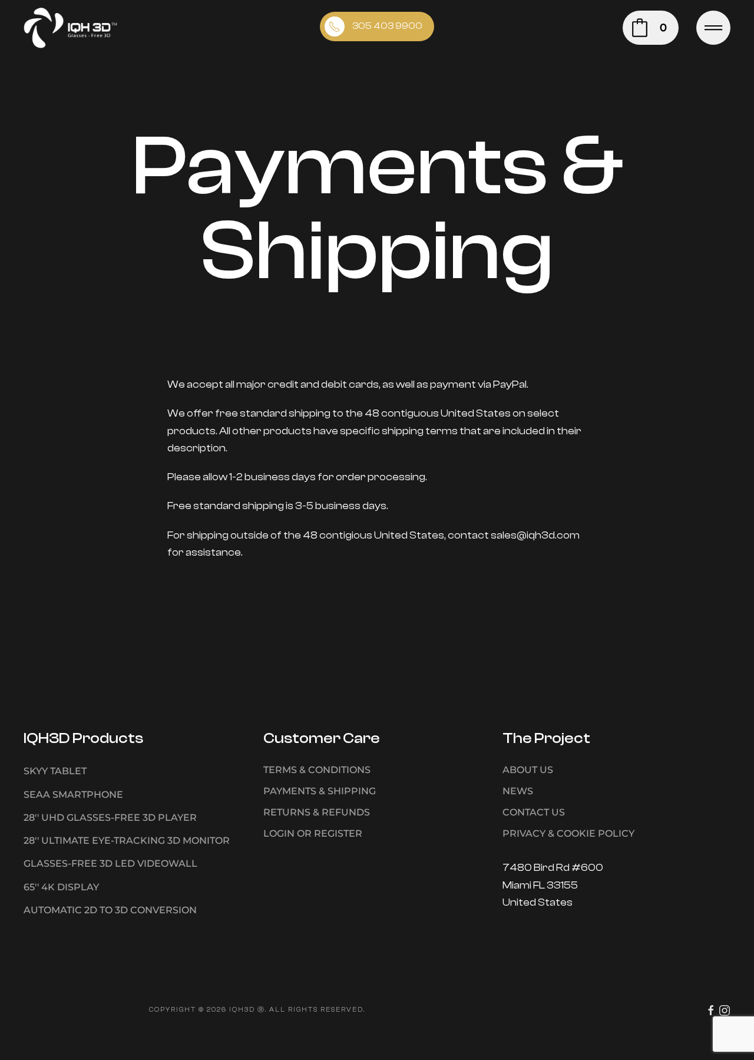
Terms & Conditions (317, 769)
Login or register (312, 833)
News (517, 791)
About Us (527, 769)
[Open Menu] (713, 27)
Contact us (533, 812)
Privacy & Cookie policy (568, 833)
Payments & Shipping (319, 791)
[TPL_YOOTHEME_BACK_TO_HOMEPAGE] (71, 27)
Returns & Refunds (316, 812)
